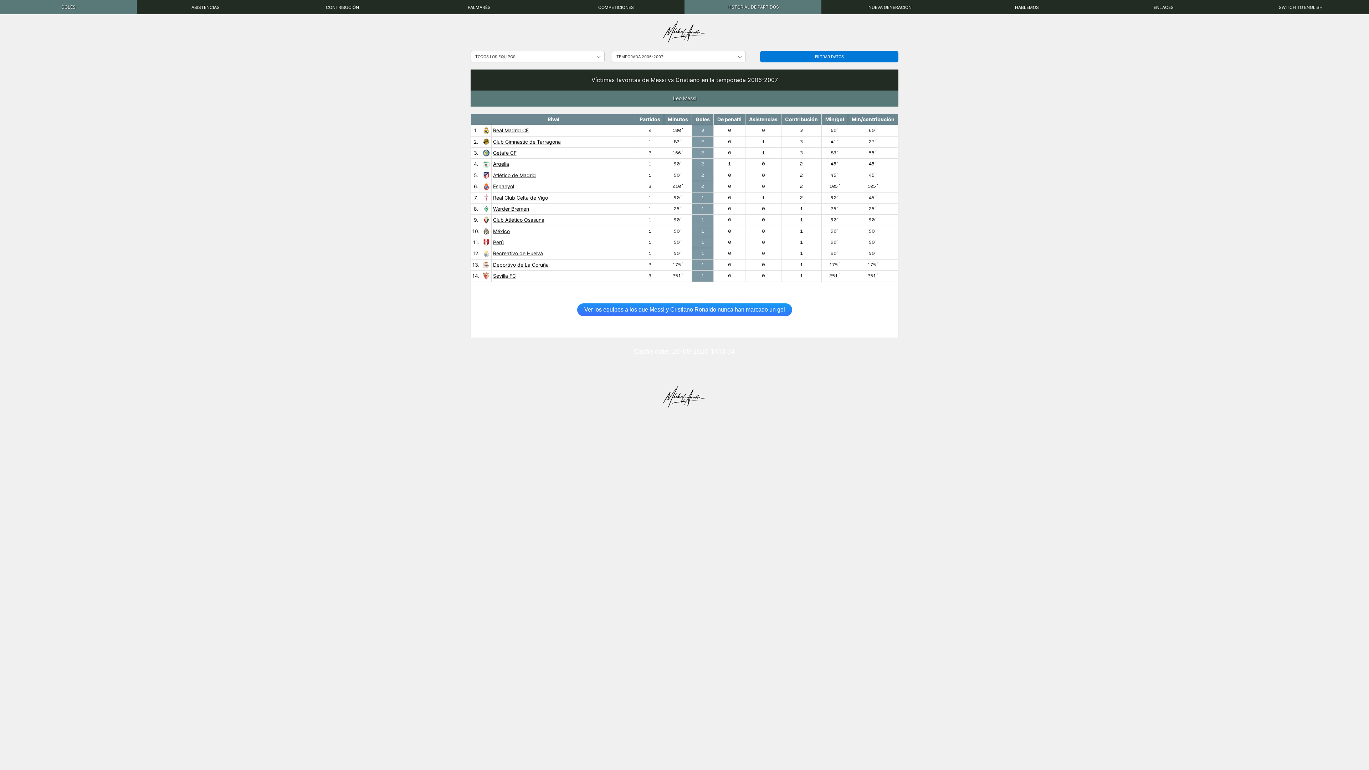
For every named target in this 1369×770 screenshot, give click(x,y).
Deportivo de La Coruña (521, 265)
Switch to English (1301, 7)
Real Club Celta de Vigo (520, 198)
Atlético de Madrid (514, 175)
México (501, 231)
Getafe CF (505, 153)
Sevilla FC (504, 276)
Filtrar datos (829, 56)
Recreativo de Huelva (518, 253)
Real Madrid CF (511, 130)
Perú (498, 242)
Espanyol (503, 186)
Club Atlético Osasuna (518, 220)
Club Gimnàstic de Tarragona (527, 142)
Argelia (501, 164)
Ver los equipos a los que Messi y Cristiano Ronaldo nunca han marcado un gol (684, 310)
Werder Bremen (511, 209)
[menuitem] (68, 7)
